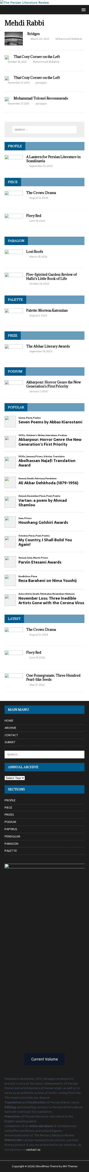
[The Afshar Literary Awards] (14, 355)
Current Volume (44, 1059)
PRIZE (12, 335)
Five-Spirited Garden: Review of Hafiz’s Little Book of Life (51, 276)
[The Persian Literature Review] (24, 2)
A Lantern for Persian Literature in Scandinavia (53, 159)
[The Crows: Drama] (14, 201)
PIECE (13, 182)
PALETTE (15, 300)
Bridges (33, 34)
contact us (33, 1149)
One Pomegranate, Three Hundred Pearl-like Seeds (53, 677)
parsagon (41, 83)
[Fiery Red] (14, 224)
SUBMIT (10, 742)
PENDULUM (12, 836)
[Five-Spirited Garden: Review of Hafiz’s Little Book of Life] (14, 283)
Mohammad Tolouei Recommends (41, 98)
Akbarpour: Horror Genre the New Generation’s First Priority (53, 384)
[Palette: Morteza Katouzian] (14, 319)
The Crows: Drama (41, 193)
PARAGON (16, 241)
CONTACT (11, 735)
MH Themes (70, 1166)
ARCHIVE (10, 727)
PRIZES (9, 814)
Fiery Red (33, 216)
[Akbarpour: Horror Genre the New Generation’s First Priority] (14, 391)
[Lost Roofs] (14, 260)
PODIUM (15, 371)
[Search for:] (45, 130)
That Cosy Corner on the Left (37, 57)
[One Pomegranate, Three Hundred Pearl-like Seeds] (14, 684)
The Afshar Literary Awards (48, 346)
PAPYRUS (11, 829)
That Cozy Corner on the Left (37, 77)
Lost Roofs (34, 251)
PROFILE (15, 146)
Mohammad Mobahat (68, 39)
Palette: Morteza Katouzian (47, 310)
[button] (83, 9)
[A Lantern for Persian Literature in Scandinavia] (14, 166)
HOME (9, 720)
